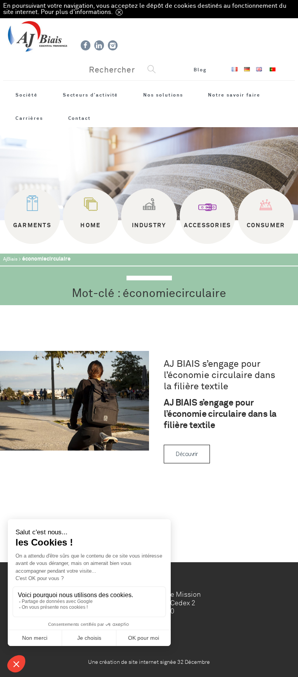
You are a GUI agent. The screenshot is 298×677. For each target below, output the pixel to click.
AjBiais (10, 259)
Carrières (29, 118)
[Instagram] (113, 45)
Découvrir (187, 454)
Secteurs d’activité (90, 95)
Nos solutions (163, 95)
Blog (200, 70)
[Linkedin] (99, 45)
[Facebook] (85, 45)
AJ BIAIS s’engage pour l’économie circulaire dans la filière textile (219, 375)
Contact (79, 118)
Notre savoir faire (234, 95)
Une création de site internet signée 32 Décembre (149, 661)
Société (27, 95)
